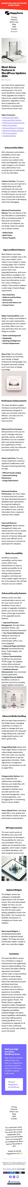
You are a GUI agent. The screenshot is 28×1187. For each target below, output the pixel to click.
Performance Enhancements (13, 123)
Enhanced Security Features (13, 128)
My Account (14, 31)
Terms (13, 1164)
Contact (14, 29)
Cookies (23, 1164)
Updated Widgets (9, 135)
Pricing (14, 17)
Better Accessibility (10, 125)
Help (14, 26)
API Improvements (10, 133)
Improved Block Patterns (12, 120)
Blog (14, 24)
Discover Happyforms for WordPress (13, 1084)
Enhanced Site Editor (11, 117)
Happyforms (14, 13)
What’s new (14, 22)
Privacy (18, 1164)
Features (14, 19)
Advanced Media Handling (13, 130)
